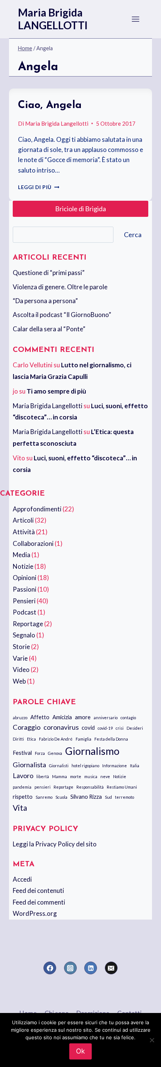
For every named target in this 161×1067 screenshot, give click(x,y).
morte (75, 776)
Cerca (133, 234)
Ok (80, 1051)
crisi (120, 728)
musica (90, 776)
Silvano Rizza (86, 796)
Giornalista (29, 764)
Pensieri (24, 601)
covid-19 (105, 728)
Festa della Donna (111, 738)
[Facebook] (49, 968)
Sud (108, 797)
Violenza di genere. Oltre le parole (60, 287)
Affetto (39, 717)
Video (21, 669)
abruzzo (20, 717)
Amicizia (62, 717)
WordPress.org (35, 913)
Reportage (28, 624)
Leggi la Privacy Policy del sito (55, 844)
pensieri (42, 786)
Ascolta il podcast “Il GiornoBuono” (62, 315)
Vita (20, 807)
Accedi (22, 879)
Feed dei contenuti (38, 890)
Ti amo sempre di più (56, 391)
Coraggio (26, 727)
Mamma (59, 776)
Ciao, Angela (50, 105)
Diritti (18, 738)
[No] (151, 1040)
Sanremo (44, 797)
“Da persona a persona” (45, 301)
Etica (31, 738)
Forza (40, 753)
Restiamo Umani (122, 786)
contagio (128, 717)
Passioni (24, 589)
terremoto (124, 797)
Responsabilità (90, 786)
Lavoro (23, 775)
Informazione (114, 765)
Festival (22, 752)
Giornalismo (92, 751)
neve (105, 776)
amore (83, 717)
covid (88, 727)
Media (21, 555)
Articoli (23, 520)
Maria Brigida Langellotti (56, 123)
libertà (42, 776)
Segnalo (24, 635)
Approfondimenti (37, 509)
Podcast (24, 612)
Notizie (23, 566)
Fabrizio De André (56, 738)
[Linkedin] (90, 968)
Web (19, 681)
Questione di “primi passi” (49, 273)
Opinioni (24, 578)
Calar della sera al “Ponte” (49, 329)
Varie (20, 658)
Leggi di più (39, 187)
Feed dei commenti (39, 902)
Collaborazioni (33, 543)
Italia (134, 765)
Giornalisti (59, 765)
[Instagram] (70, 968)
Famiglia (83, 738)
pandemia (22, 786)
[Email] (111, 968)
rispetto (23, 796)
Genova (55, 753)
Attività (24, 532)
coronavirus (61, 727)
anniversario (106, 717)
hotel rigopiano (85, 765)
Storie (21, 647)
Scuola (61, 797)
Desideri (135, 728)
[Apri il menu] (135, 19)
